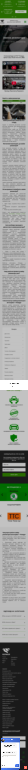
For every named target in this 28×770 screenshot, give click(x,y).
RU (12, 386)
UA (15, 386)
